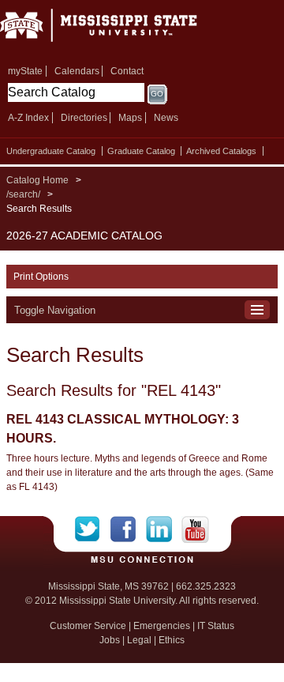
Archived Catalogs (221, 151)
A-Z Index (28, 117)
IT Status (215, 625)
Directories (84, 117)
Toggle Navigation (54, 310)
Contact (127, 71)
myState (25, 71)
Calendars (76, 71)
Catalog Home (37, 180)
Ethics (172, 640)
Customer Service (88, 625)
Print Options (41, 276)
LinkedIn (163, 529)
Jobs (109, 640)
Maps (130, 117)
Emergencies (161, 625)
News (166, 117)
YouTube (195, 529)
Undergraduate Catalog (50, 151)
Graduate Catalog (141, 151)
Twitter (92, 529)
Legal (139, 640)
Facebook (128, 529)
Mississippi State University (118, 30)
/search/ (23, 194)
